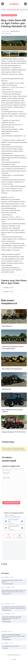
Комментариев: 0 (15, 31)
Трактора (4, 15)
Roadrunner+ (6, 389)
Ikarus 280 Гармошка (8, 583)
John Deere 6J (7, 326)
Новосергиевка (7, 593)
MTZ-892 (6, 648)
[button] (14, 287)
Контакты (14, 659)
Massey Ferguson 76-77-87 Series (14, 432)
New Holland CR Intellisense (12, 369)
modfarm (14, 4)
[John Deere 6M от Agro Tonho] (14, 43)
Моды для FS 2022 (12, 15)
